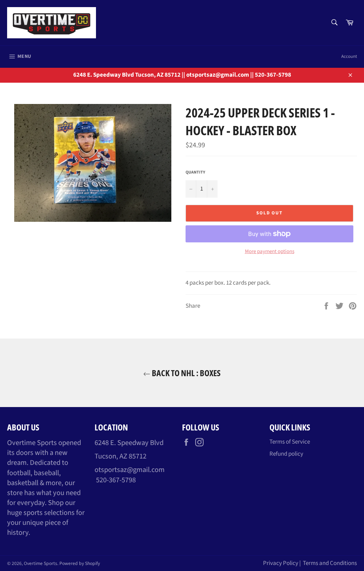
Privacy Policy (280, 563)
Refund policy (286, 454)
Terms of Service (289, 442)
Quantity (195, 172)
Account (349, 56)
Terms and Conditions (330, 563)
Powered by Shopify (79, 563)
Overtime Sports (40, 563)
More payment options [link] (269, 251)
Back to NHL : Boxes (185, 373)
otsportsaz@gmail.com (130, 470)
